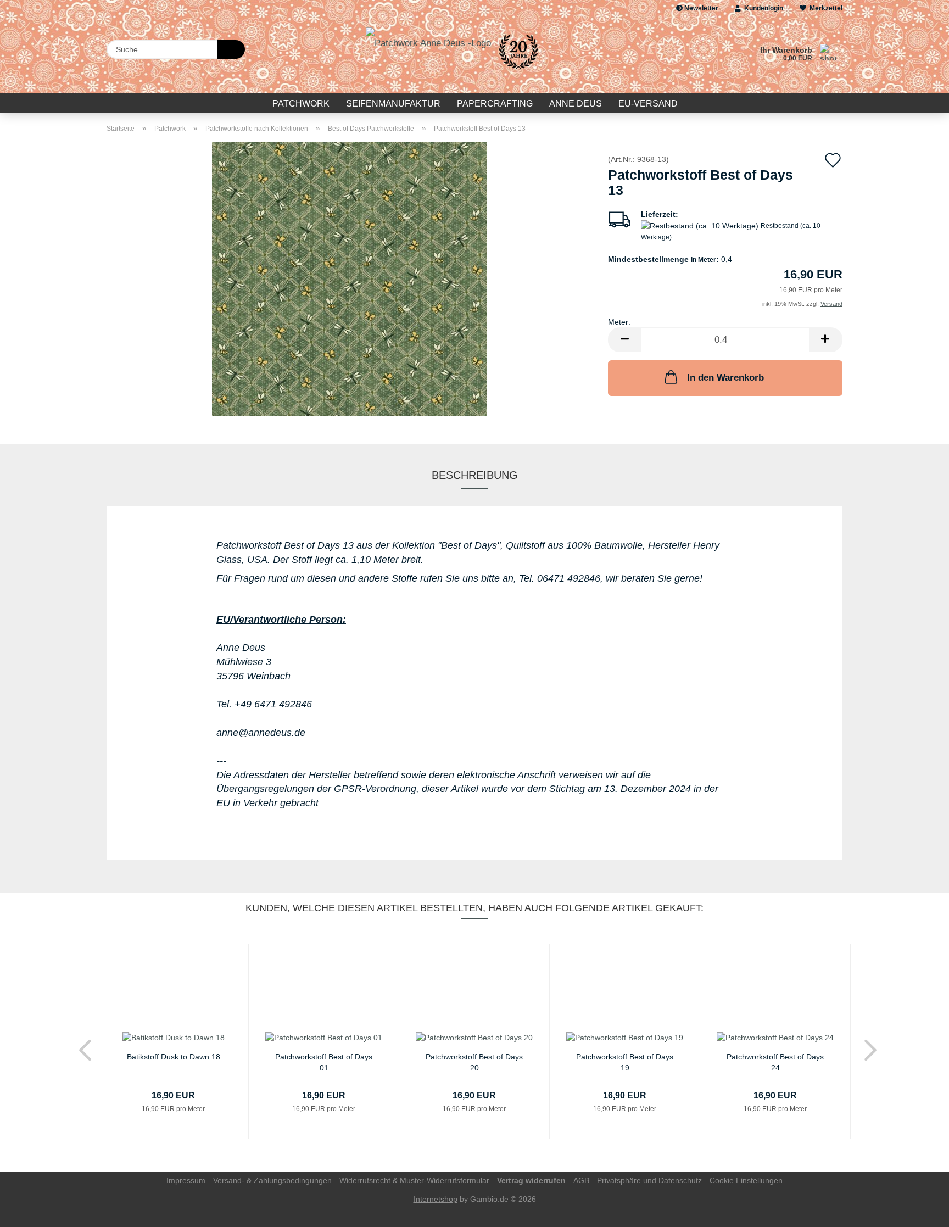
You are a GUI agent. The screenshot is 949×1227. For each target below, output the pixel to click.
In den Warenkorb (725, 377)
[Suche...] (231, 49)
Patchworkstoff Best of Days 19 (624, 1061)
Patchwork (301, 103)
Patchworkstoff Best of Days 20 (474, 1061)
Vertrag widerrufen (531, 1180)
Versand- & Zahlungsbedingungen (272, 1180)
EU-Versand (648, 103)
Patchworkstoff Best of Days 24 (775, 1061)
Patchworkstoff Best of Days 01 (323, 1061)
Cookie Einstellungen (746, 1180)
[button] (624, 339)
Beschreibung (475, 475)
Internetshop (435, 1199)
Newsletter (700, 8)
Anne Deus (575, 103)
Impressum (185, 1180)
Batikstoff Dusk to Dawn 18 (173, 1056)
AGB (581, 1180)
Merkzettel (824, 8)
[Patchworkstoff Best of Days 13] (349, 278)
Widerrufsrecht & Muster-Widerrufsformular (414, 1180)
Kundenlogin (762, 8)
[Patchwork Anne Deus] (456, 54)
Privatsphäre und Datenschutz (649, 1180)
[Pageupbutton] (918, 1210)
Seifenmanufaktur (393, 103)
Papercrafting (495, 103)
